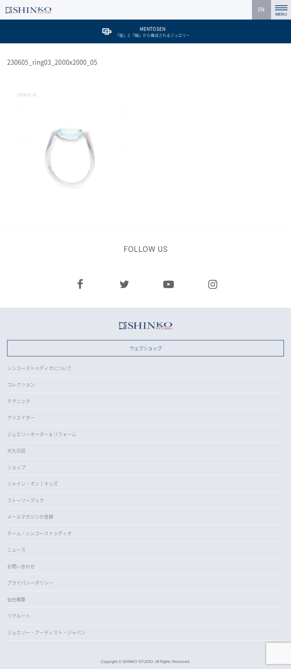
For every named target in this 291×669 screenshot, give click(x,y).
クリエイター (21, 417)
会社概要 (16, 599)
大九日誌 (16, 450)
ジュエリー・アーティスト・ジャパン (46, 632)
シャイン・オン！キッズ (32, 483)
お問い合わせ (21, 566)
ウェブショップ (146, 348)
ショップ (16, 467)
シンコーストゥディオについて (39, 368)
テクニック (18, 401)
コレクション (21, 384)
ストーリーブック (25, 500)
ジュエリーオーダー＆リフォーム (41, 434)
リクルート (18, 615)
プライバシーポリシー (30, 582)
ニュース (16, 549)
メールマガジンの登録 (30, 516)
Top (278, 656)
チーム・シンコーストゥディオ (39, 533)
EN (261, 9)
